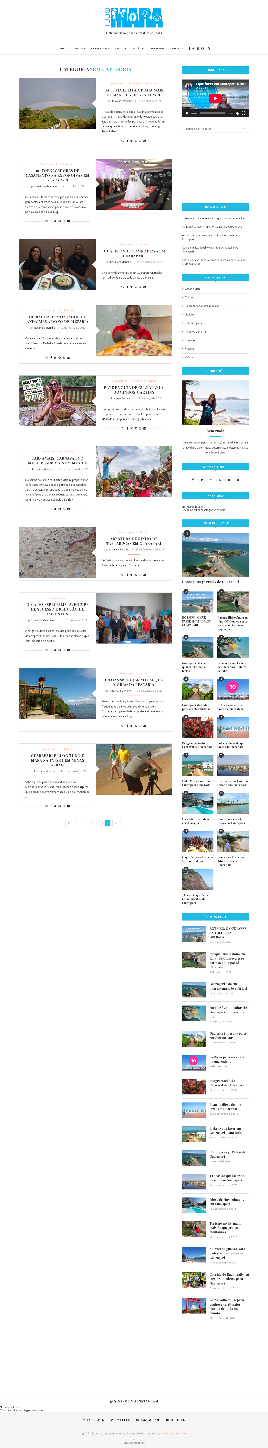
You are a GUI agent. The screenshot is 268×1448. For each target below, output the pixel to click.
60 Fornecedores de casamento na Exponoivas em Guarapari (57, 175)
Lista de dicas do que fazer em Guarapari (231, 745)
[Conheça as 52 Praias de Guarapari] (215, 555)
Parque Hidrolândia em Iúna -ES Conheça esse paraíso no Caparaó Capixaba (232, 623)
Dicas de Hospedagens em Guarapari (197, 821)
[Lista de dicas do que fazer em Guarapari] (233, 727)
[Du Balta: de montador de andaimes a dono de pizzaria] (134, 330)
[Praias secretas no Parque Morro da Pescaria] (57, 693)
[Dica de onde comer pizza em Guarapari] (57, 264)
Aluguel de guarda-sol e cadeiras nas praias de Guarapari (228, 1253)
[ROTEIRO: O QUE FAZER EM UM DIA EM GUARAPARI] (197, 601)
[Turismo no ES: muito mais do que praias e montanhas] (194, 1229)
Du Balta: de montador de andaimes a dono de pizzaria (57, 319)
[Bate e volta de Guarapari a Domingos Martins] (57, 401)
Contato (176, 48)
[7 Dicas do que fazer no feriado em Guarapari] (233, 765)
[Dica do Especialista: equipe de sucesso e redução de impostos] (134, 618)
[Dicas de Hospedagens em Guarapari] (197, 803)
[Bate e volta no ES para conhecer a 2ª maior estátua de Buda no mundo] (194, 1306)
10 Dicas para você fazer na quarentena (230, 707)
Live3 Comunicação (174, 1433)
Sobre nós (158, 48)
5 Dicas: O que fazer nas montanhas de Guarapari (195, 899)
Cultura (121, 48)
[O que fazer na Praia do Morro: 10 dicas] (197, 841)
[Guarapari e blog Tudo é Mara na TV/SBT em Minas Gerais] (134, 769)
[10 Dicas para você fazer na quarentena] (233, 689)
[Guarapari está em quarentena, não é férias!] (197, 647)
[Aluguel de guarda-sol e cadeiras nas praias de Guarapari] (194, 1254)
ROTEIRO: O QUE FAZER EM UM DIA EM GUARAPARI (212, 227)
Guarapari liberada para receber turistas (196, 707)
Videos (189, 357)
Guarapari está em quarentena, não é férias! (194, 667)
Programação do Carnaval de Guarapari (197, 745)
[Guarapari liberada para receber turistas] (197, 689)
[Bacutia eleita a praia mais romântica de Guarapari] (57, 103)
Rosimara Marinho (121, 101)
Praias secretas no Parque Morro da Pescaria (134, 682)
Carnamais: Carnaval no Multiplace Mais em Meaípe (57, 460)
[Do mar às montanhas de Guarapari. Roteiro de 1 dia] (233, 647)
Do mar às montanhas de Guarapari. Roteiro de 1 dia (232, 667)
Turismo (63, 48)
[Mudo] (237, 113)
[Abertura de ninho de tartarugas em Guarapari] (57, 552)
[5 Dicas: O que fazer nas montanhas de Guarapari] (197, 879)
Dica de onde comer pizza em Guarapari (133, 253)
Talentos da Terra (195, 331)
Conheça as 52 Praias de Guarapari (210, 582)
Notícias (139, 48)
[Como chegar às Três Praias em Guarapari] (233, 803)
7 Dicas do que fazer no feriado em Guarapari (232, 783)
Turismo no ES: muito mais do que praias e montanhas (213, 218)
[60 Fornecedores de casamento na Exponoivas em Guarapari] (134, 184)
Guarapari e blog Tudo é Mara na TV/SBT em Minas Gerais (57, 760)
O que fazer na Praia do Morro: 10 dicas (197, 859)
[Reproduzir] (187, 113)
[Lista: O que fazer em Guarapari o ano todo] (197, 765)
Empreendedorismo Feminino (202, 306)
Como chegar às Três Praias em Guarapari (231, 821)
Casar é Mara (100, 48)
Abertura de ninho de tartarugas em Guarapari (133, 541)
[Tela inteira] (244, 113)
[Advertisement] (215, 168)
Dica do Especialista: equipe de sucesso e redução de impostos (57, 609)
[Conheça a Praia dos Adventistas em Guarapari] (233, 841)
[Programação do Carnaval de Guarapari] (197, 727)
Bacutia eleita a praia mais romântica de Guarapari (133, 92)
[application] (215, 98)
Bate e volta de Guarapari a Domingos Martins (134, 390)
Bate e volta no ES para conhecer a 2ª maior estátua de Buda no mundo (227, 1306)
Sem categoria (136, 83)
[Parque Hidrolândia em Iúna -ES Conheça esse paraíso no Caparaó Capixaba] (233, 601)
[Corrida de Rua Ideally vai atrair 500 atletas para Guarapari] (194, 1280)
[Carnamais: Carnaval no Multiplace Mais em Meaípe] (134, 471)
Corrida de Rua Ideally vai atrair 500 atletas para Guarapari (229, 1278)
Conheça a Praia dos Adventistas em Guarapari (230, 861)
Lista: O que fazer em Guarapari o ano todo (196, 783)
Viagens (80, 48)
